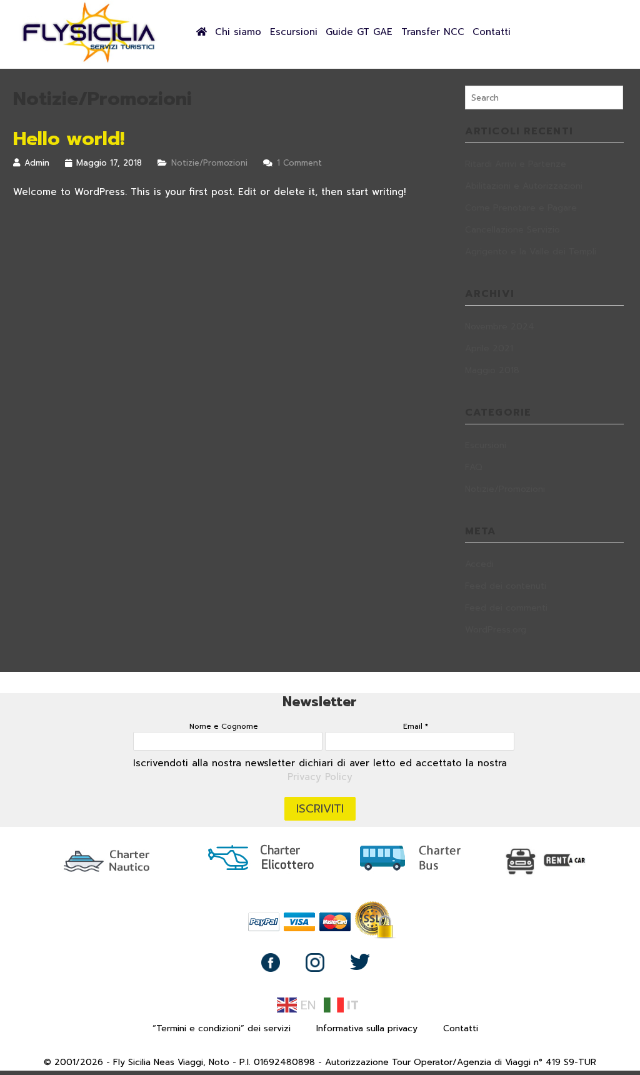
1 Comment (299, 163)
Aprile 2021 (489, 348)
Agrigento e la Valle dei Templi (530, 251)
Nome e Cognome (223, 726)
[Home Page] (89, 61)
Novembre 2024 (499, 326)
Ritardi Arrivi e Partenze (515, 164)
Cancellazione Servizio (512, 229)
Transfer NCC (432, 32)
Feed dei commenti (506, 607)
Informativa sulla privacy (367, 1028)
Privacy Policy (320, 777)
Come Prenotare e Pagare (521, 207)
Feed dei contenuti (505, 585)
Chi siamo (238, 32)
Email (415, 726)
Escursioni (294, 32)
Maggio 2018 (492, 370)
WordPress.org (495, 629)
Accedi (479, 564)
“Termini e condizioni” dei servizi (221, 1028)
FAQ (473, 467)
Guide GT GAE (359, 32)
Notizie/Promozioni (209, 163)
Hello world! (68, 138)
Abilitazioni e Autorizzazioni (523, 185)
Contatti (491, 32)
